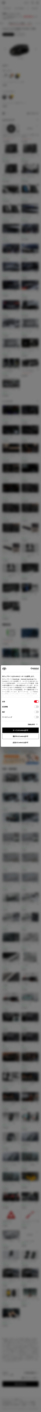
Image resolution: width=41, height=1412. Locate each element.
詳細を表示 (31, 724)
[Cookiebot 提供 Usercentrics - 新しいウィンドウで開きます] (30, 669)
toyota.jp (16, 679)
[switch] (36, 706)
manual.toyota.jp (27, 679)
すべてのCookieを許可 (20, 730)
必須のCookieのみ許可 (20, 742)
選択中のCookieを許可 (20, 736)
